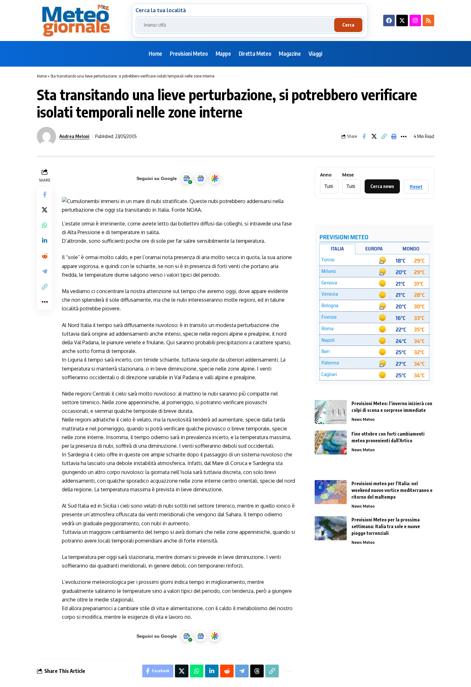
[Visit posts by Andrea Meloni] (46, 136)
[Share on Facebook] (363, 136)
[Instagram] (415, 20)
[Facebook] (389, 20)
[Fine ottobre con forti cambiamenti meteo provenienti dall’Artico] (331, 442)
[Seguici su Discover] (214, 178)
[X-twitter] (402, 20)
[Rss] (428, 20)
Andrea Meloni (74, 136)
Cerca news (382, 186)
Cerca (348, 25)
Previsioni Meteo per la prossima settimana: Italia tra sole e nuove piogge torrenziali (385, 526)
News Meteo (363, 419)
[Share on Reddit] (44, 256)
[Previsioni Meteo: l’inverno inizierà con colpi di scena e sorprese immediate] (331, 412)
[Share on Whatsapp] (44, 225)
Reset (416, 186)
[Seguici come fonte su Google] (186, 178)
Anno (326, 174)
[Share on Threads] (257, 671)
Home (42, 75)
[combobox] (235, 25)
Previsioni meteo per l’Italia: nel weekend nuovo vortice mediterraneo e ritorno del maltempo (392, 490)
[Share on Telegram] (44, 271)
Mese (348, 174)
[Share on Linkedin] (44, 240)
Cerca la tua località (161, 10)
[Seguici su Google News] (200, 178)
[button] (383, 136)
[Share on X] (373, 136)
